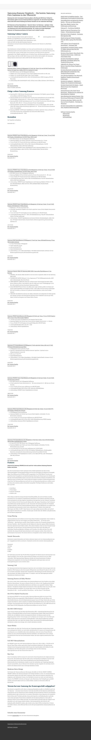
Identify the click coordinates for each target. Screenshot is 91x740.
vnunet (18, 2)
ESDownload (66, 113)
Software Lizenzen (13, 727)
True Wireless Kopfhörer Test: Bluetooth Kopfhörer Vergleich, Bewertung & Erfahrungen (71, 77)
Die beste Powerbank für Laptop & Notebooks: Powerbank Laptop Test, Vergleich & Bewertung (70, 60)
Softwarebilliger (67, 117)
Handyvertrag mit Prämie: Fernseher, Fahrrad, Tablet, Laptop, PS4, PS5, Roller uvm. (71, 39)
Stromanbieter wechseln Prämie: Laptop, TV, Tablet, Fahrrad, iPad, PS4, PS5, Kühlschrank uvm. (71, 49)
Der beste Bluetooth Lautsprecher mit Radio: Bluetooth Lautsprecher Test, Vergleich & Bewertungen (71, 71)
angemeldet (15, 715)
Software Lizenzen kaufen (68, 112)
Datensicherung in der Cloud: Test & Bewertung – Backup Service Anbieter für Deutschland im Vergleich (72, 92)
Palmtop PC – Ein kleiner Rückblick (70, 28)
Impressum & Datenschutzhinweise (17, 724)
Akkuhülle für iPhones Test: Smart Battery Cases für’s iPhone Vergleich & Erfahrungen (71, 66)
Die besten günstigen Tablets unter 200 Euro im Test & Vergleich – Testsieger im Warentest (71, 101)
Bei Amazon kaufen (13, 85)
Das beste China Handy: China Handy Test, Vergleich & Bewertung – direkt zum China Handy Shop (72, 54)
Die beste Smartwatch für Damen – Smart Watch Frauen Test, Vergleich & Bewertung (72, 86)
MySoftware (66, 115)
